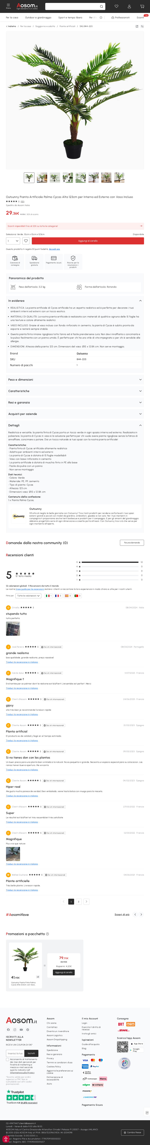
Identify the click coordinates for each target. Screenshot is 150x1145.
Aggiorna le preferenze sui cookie (60, 1071)
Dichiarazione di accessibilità (55, 1078)
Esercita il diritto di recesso (91, 1028)
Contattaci (52, 1027)
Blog (84, 1048)
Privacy (50, 1058)
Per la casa (12, 17)
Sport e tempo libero (70, 17)
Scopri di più (122, 914)
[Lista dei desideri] (116, 6)
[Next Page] (86, 902)
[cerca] (101, 6)
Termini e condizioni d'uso (60, 1062)
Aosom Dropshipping (57, 1039)
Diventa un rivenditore (58, 1031)
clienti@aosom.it (27, 1123)
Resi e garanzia (54, 1054)
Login (84, 1023)
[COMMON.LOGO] (27, 6)
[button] (75, 301)
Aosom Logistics (55, 1035)
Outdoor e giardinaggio (38, 17)
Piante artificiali (67, 26)
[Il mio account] (129, 6)
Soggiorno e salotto (45, 26)
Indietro (12, 26)
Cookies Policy (54, 1066)
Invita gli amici (89, 1033)
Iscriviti (31, 1053)
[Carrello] (142, 6)
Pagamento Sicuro (92, 1105)
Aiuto (49, 1084)
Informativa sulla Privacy (22, 1072)
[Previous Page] (64, 902)
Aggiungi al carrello (88, 240)
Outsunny (82, 353)
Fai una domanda (132, 542)
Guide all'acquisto (91, 1044)
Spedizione (52, 1050)
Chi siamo (52, 1023)
